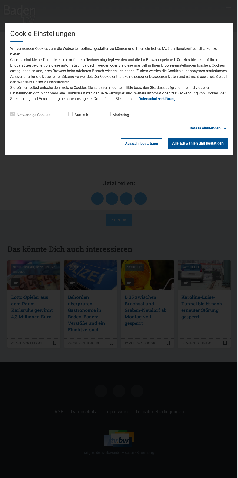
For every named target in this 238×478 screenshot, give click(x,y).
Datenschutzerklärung (157, 99)
